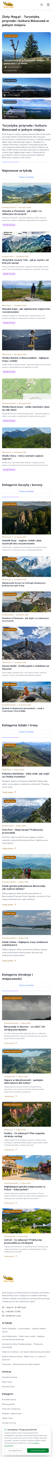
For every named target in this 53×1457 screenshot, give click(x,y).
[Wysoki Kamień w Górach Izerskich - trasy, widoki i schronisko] (26, 109)
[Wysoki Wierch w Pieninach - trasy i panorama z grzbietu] (26, 53)
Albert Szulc (6, 305)
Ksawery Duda (7, 256)
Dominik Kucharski (9, 207)
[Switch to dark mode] (41, 4)
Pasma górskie (8, 1404)
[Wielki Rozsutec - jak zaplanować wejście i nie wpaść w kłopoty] (26, 88)
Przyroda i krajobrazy (11, 1409)
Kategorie (7, 1393)
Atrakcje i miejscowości (12, 998)
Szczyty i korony (11, 36)
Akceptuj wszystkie (38, 1450)
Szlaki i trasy (10, 745)
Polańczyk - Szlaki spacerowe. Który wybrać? (21, 1364)
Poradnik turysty (9, 1399)
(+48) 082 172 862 (13, 1311)
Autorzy (6, 1371)
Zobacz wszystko (26, 177)
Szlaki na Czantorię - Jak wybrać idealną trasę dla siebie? (26, 1352)
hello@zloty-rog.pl (13, 1316)
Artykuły (7, 1322)
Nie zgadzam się (15, 1450)
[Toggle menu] (48, 4)
